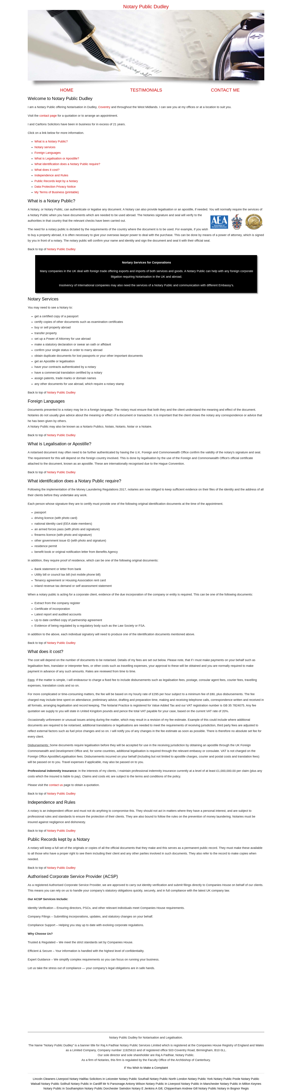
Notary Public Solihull (56, 1083)
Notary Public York (200, 1079)
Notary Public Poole (227, 1079)
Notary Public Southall (134, 1079)
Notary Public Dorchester (101, 1088)
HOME (66, 90)
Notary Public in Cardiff (86, 1083)
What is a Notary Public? (51, 141)
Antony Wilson (135, 1083)
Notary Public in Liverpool (163, 1083)
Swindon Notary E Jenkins (137, 1088)
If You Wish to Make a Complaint (146, 1067)
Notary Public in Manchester (200, 1083)
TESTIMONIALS (146, 90)
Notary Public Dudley (61, 249)
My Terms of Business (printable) (56, 192)
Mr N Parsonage (114, 1083)
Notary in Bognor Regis (233, 1088)
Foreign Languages (47, 152)
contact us (56, 785)
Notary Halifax (79, 1079)
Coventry (104, 107)
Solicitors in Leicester (103, 1079)
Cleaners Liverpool (56, 1079)
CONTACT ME (225, 90)
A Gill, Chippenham (168, 1088)
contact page (48, 115)
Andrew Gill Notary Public (199, 1088)
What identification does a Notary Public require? (67, 164)
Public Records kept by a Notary (56, 181)
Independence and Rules (51, 175)
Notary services (44, 147)
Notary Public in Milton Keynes (240, 1083)
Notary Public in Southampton (63, 1088)
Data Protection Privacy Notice (55, 186)
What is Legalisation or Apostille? (56, 158)
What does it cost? (46, 169)
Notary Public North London (168, 1079)
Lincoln (37, 1079)
